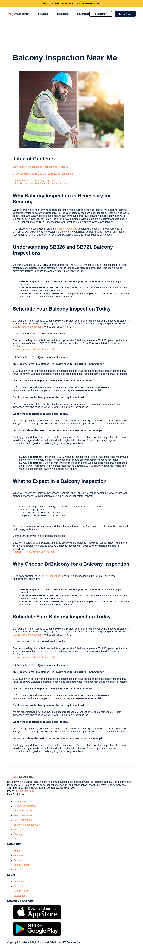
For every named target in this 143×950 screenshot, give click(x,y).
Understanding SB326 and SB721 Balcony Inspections (43, 173)
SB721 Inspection (23, 815)
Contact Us (19, 869)
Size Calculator (21, 829)
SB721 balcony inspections (28, 326)
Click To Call (47, 349)
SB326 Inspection (23, 810)
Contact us (68, 323)
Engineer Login (21, 864)
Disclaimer (19, 895)
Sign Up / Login (125, 14)
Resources (62, 14)
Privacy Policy (21, 881)
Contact (102, 14)
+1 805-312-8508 (25, 791)
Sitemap (18, 834)
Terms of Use (20, 886)
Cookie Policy (21, 891)
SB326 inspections (51, 576)
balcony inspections (66, 228)
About (26, 14)
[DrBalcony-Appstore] (37, 912)
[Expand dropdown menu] (31, 14)
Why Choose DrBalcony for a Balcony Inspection (40, 183)
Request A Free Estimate (26, 349)
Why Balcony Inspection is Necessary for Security (40, 166)
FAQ (15, 838)
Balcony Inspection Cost (26, 824)
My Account (19, 801)
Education (83, 14)
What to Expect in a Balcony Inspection (34, 180)
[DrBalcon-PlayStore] (37, 929)
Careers (17, 860)
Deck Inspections (23, 820)
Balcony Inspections (24, 806)
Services (43, 14)
